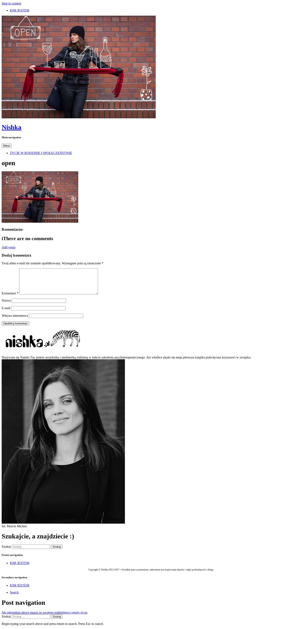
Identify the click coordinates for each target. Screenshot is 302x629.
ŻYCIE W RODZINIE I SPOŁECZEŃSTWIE (41, 153)
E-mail (6, 308)
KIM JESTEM (19, 10)
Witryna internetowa (15, 315)
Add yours (8, 247)
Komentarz (10, 293)
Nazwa (6, 300)
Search (14, 592)
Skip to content (11, 3)
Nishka (11, 127)
